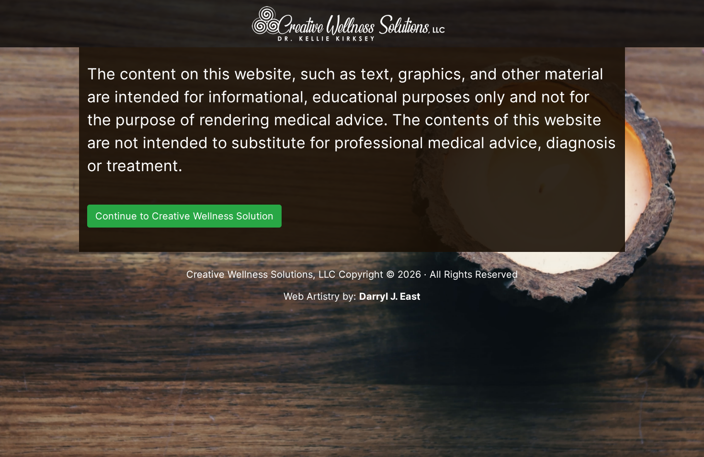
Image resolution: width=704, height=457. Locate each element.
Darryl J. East (389, 296)
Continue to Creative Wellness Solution (184, 216)
